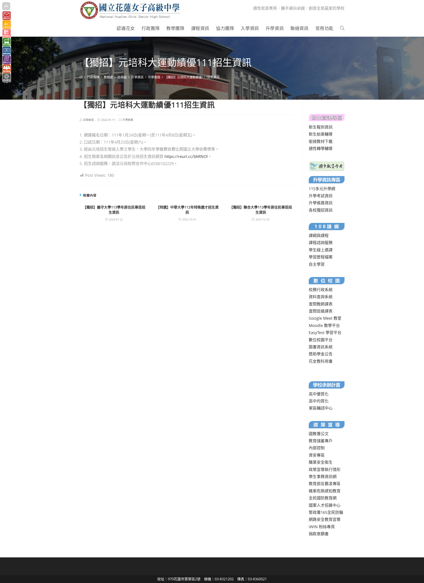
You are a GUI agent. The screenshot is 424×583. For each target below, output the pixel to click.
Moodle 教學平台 (324, 325)
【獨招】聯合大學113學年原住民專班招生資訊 (260, 210)
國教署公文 (319, 433)
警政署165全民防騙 (326, 512)
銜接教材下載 (321, 141)
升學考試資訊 (321, 195)
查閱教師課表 (321, 304)
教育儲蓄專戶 (321, 440)
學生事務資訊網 (323, 476)
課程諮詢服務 (321, 242)
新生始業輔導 (321, 134)
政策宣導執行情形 (325, 469)
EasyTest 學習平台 (325, 332)
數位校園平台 (321, 339)
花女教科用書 (321, 361)
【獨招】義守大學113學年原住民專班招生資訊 (114, 210)
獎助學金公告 (321, 354)
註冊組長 (88, 120)
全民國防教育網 (323, 498)
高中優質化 (319, 394)
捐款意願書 (319, 533)
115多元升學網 (322, 188)
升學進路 (128, 120)
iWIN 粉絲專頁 (322, 526)
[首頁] (81, 77)
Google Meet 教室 (325, 318)
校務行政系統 (321, 289)
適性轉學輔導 (321, 148)
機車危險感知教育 (325, 491)
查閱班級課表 (321, 311)
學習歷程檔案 (321, 257)
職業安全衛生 (321, 462)
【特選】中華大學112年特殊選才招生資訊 (187, 210)
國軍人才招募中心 (325, 505)
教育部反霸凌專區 (325, 483)
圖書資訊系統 (321, 346)
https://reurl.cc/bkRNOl (186, 156)
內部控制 (317, 447)
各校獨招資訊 (321, 210)
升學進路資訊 (321, 202)
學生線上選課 (321, 250)
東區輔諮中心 (321, 408)
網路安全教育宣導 (325, 519)
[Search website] (342, 28)
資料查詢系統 (321, 296)
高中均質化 (319, 401)
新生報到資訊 (321, 127)
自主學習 (317, 264)
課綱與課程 (319, 235)
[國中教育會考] (326, 165)
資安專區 (317, 455)
